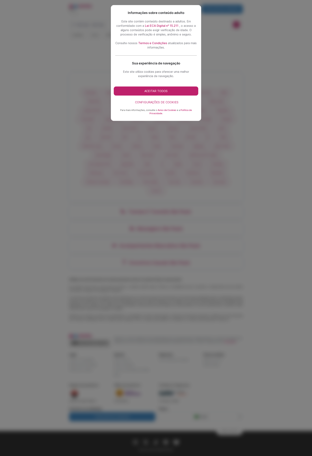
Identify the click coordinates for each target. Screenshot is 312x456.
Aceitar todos (156, 91)
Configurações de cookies (156, 102)
